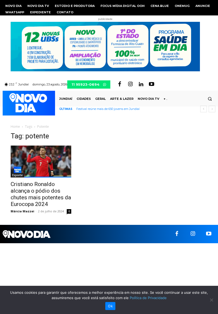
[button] (209, 98)
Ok (110, 306)
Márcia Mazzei (22, 211)
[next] (212, 109)
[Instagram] (130, 84)
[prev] (203, 109)
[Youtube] (152, 84)
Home (15, 126)
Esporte (17, 175)
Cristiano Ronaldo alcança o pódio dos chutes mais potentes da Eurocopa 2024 (41, 194)
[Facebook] (120, 84)
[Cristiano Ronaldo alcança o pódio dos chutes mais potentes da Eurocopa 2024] (41, 161)
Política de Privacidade (148, 298)
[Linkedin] (141, 84)
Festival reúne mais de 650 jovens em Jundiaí (108, 109)
